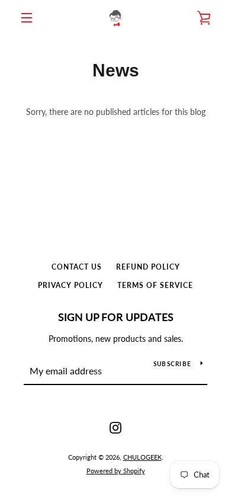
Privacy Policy (70, 285)
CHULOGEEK (142, 457)
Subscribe (172, 363)
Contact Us (77, 266)
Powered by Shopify (115, 471)
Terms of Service (155, 285)
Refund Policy (148, 266)
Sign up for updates (116, 316)
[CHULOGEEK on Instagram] (115, 427)
